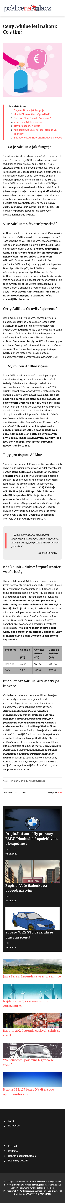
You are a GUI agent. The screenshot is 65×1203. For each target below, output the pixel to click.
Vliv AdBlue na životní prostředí (31, 114)
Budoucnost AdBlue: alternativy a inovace (38, 137)
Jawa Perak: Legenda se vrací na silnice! (32, 976)
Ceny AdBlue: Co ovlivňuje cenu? (33, 118)
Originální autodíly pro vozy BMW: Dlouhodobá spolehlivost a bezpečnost (31, 839)
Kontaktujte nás (37, 781)
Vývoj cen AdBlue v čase (28, 122)
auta (60, 792)
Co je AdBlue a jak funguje (29, 110)
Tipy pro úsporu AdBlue (27, 125)
